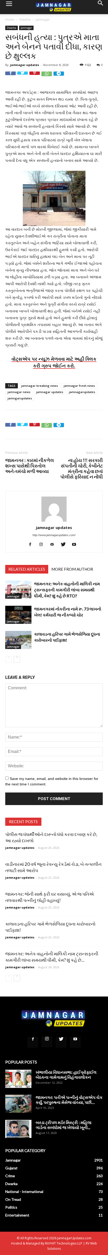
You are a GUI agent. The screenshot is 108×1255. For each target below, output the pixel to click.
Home (9, 19)
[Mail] (54, 544)
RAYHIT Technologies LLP (63, 1243)
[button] (100, 7)
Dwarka (25, 19)
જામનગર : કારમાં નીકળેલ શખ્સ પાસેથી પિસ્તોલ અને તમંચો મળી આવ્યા (29, 466)
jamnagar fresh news (79, 386)
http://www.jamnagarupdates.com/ (54, 535)
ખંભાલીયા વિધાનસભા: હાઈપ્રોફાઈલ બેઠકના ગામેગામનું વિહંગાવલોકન (66, 1075)
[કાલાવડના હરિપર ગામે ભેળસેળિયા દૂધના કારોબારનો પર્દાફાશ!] (18, 640)
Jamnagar (43, 19)
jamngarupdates (20, 398)
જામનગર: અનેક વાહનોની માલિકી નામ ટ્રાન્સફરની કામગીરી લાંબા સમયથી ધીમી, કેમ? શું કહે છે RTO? (67, 589)
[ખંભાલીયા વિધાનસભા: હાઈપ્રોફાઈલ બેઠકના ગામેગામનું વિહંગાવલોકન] (18, 1079)
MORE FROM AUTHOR (72, 569)
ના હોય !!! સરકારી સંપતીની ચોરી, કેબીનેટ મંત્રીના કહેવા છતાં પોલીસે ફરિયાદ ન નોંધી (81, 469)
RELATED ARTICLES (26, 569)
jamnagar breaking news (39, 386)
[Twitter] (65, 544)
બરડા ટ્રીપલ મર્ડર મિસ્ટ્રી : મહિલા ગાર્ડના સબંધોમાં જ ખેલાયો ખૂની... (63, 1125)
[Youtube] (76, 544)
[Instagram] (43, 544)
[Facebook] (32, 544)
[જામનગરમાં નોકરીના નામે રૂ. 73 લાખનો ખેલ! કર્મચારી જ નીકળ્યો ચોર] (18, 615)
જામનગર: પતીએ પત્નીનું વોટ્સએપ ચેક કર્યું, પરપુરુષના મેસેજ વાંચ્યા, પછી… (69, 1100)
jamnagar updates (24, 65)
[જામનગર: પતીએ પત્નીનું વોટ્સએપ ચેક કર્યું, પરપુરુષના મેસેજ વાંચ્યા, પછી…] (18, 1104)
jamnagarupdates (82, 392)
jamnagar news (19, 392)
